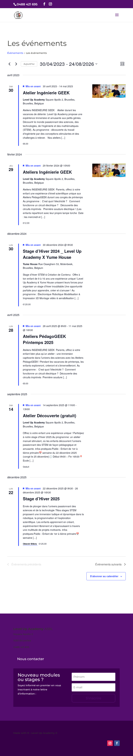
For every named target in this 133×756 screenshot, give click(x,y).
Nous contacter (30, 659)
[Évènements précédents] (9, 64)
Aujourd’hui (29, 63)
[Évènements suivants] (16, 64)
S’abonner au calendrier (104, 576)
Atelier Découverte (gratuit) (49, 415)
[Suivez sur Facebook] (117, 743)
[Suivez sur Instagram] (110, 743)
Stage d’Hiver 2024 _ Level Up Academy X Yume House (52, 254)
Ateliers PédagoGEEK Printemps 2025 (44, 339)
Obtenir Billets (30, 543)
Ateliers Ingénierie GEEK (47, 172)
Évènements (15, 53)
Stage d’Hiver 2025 (41, 499)
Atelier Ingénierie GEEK (46, 93)
